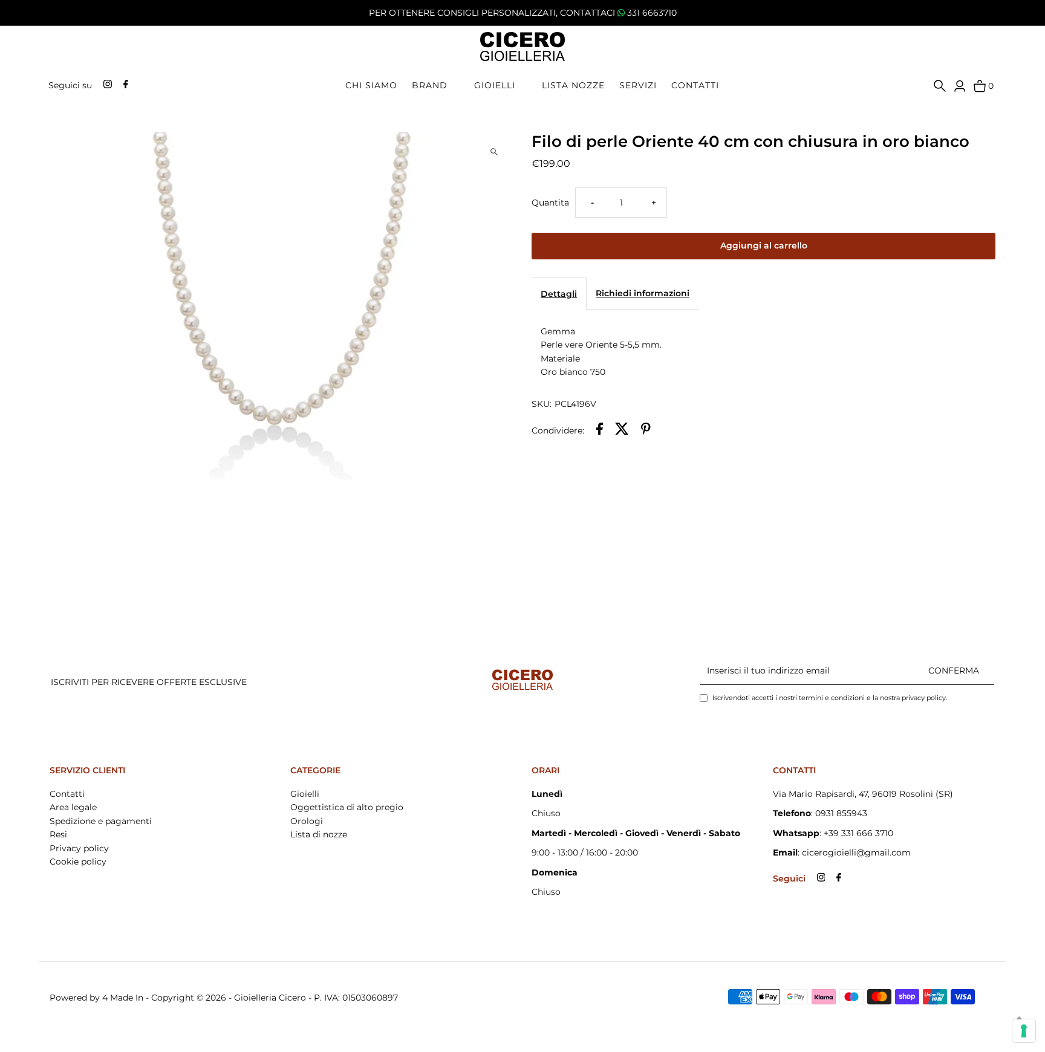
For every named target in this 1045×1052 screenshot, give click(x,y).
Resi (58, 834)
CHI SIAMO (371, 85)
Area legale (73, 807)
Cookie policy (78, 861)
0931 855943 (841, 813)
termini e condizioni (831, 697)
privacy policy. (924, 697)
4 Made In (122, 997)
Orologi (306, 821)
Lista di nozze (318, 834)
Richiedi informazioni (642, 293)
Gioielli (304, 793)
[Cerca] (940, 85)
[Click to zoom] (493, 151)
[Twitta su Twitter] (622, 430)
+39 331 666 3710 (858, 833)
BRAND (430, 85)
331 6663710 (652, 12)
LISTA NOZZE (573, 85)
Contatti (67, 793)
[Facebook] (124, 85)
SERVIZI (638, 85)
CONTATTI (695, 85)
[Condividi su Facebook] (599, 430)
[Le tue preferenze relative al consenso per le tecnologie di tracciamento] (1023, 1030)
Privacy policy (79, 848)
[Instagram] (106, 85)
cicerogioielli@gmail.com (856, 852)
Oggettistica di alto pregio (346, 807)
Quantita (550, 202)
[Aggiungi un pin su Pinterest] (646, 430)
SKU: (542, 403)
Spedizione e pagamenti (101, 821)
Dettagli (559, 293)
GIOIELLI (494, 85)
